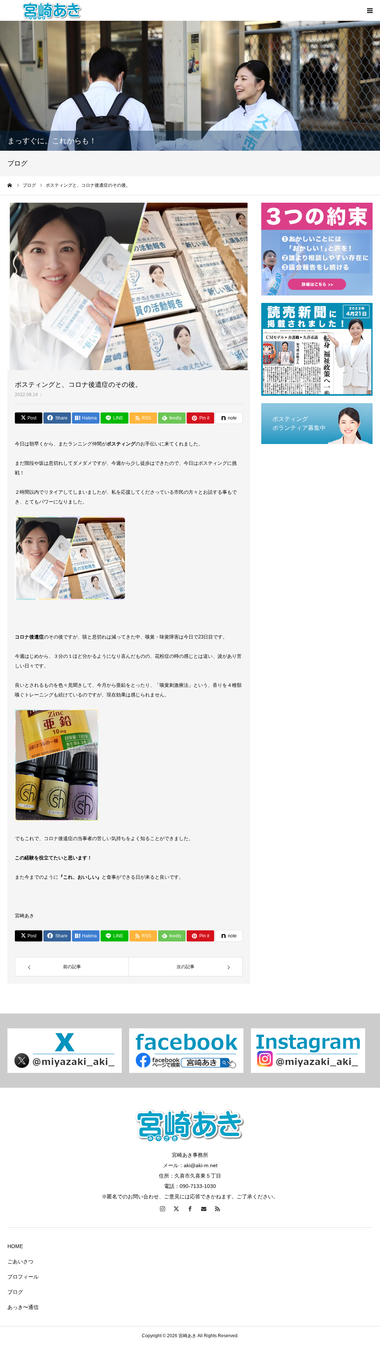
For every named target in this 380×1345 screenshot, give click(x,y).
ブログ (15, 1292)
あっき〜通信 (23, 1307)
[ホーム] (10, 185)
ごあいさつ (20, 1261)
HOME (15, 1246)
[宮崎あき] (51, 10)
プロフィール (23, 1277)
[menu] (369, 10)
